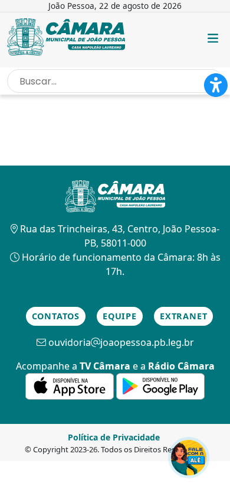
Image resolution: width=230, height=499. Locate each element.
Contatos (56, 316)
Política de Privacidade (114, 437)
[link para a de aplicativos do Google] (160, 385)
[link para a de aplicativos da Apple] (70, 385)
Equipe (120, 316)
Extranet (183, 316)
